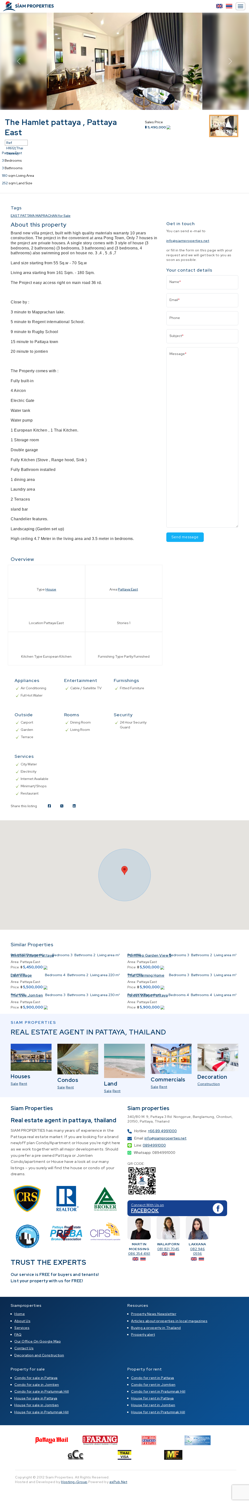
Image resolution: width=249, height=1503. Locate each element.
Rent (23, 1083)
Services (21, 1328)
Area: (15, 962)
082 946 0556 (197, 1251)
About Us (22, 1321)
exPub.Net (118, 1482)
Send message (185, 537)
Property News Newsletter (153, 1314)
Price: (15, 967)
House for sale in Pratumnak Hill (41, 1412)
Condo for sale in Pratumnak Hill (41, 1391)
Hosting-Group (74, 1482)
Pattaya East (128, 589)
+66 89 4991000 (162, 1131)
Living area (106, 955)
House (50, 589)
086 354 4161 (139, 1253)
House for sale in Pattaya (35, 1398)
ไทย (229, 6)
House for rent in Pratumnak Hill (158, 1412)
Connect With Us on (147, 1205)
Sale (14, 1083)
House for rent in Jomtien (153, 1405)
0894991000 (154, 1145)
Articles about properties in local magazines (169, 1321)
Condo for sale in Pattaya (36, 1378)
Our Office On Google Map (37, 1341)
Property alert (143, 1334)
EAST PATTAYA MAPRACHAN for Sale (41, 215)
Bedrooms (61, 955)
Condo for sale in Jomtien (36, 1384)
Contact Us (24, 1348)
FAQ (18, 1334)
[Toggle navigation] (240, 6)
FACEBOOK (145, 1210)
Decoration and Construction (39, 1355)
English (219, 6)
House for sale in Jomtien (36, 1405)
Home (19, 1314)
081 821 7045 (168, 1249)
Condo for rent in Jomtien (153, 1384)
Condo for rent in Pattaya (152, 1378)
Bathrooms (83, 955)
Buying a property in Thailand (156, 1328)
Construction (208, 1084)
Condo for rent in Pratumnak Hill (158, 1391)
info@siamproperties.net (187, 241)
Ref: (13, 955)
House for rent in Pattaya (152, 1398)
